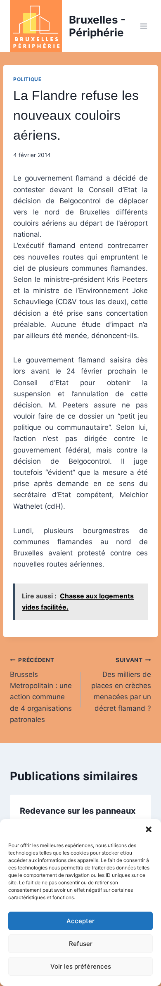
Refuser (80, 944)
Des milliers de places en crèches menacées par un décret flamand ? (121, 684)
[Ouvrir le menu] (143, 25)
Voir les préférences (80, 966)
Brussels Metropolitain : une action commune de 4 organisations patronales (41, 690)
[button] (148, 829)
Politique (27, 79)
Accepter (80, 921)
